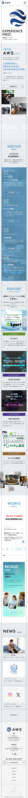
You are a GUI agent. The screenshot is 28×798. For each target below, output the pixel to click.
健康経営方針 (14, 791)
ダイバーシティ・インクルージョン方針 (14, 793)
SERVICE (14, 771)
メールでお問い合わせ (12, 762)
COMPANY (14, 768)
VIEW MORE (18, 549)
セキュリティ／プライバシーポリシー (14, 786)
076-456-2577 (15, 740)
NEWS (14, 777)
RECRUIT (14, 780)
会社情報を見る (13, 86)
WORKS (14, 774)
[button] (7, 549)
